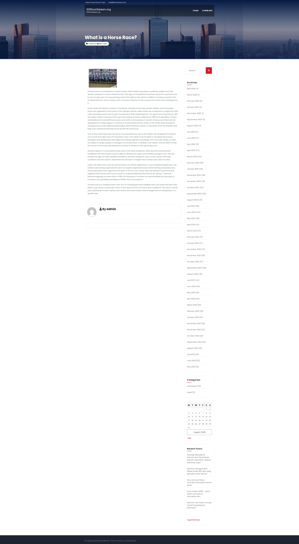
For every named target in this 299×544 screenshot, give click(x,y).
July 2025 (191, 132)
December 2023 (194, 249)
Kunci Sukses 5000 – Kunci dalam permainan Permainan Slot (198, 494)
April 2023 (191, 298)
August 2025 (192, 125)
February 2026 (193, 101)
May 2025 (191, 144)
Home (195, 10)
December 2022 (194, 323)
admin (111, 209)
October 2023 (193, 261)
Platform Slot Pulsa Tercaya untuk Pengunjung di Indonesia (199, 505)
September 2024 (194, 193)
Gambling (207, 10)
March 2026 (192, 95)
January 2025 (193, 169)
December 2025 (194, 113)
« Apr (189, 438)
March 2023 (192, 305)
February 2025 (193, 163)
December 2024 (194, 175)
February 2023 (193, 311)
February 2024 (193, 237)
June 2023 (191, 286)
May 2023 (191, 292)
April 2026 (191, 88)
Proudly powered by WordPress (97, 541)
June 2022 (191, 360)
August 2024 (192, 200)
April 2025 (191, 150)
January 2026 (193, 107)
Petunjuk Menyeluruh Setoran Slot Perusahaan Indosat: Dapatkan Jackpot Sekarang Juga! (199, 459)
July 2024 (191, 206)
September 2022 (194, 342)
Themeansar (131, 541)
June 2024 (191, 212)
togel (189, 392)
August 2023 (192, 274)
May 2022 (191, 366)
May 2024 (191, 218)
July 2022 (191, 354)
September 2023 (194, 268)
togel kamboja (193, 520)
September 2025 (194, 119)
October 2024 (193, 187)
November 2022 (194, 329)
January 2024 (193, 243)
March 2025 (192, 156)
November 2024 (194, 181)
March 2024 (192, 230)
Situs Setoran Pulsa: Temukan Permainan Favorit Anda (199, 482)
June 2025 (191, 138)
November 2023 (194, 255)
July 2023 (191, 280)
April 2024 (191, 224)
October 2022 (193, 336)
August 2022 (192, 348)
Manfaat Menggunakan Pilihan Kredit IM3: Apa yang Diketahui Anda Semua (199, 471)
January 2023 (193, 317)
